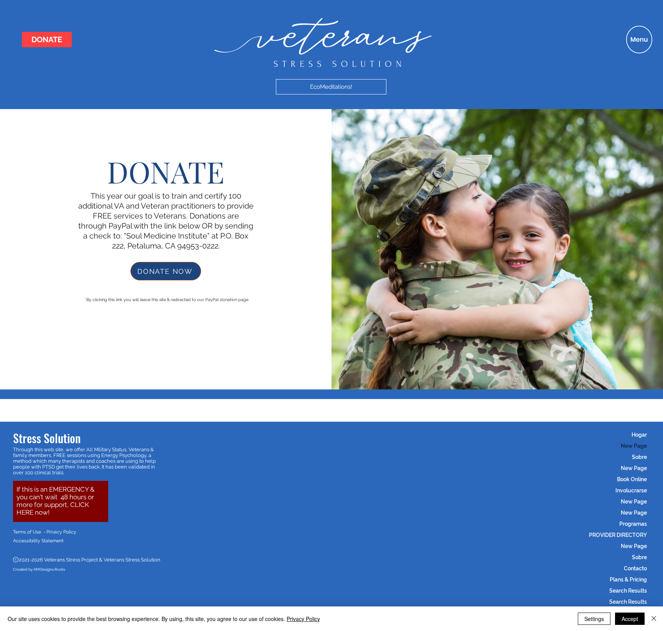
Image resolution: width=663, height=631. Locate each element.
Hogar (639, 435)
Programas (633, 524)
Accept (630, 619)
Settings (594, 619)
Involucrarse (631, 490)
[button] (639, 39)
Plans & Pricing (628, 579)
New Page (634, 446)
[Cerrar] (653, 619)
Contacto (635, 568)
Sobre (639, 457)
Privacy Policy (303, 619)
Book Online (632, 479)
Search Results (628, 591)
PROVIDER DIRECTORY (618, 535)
